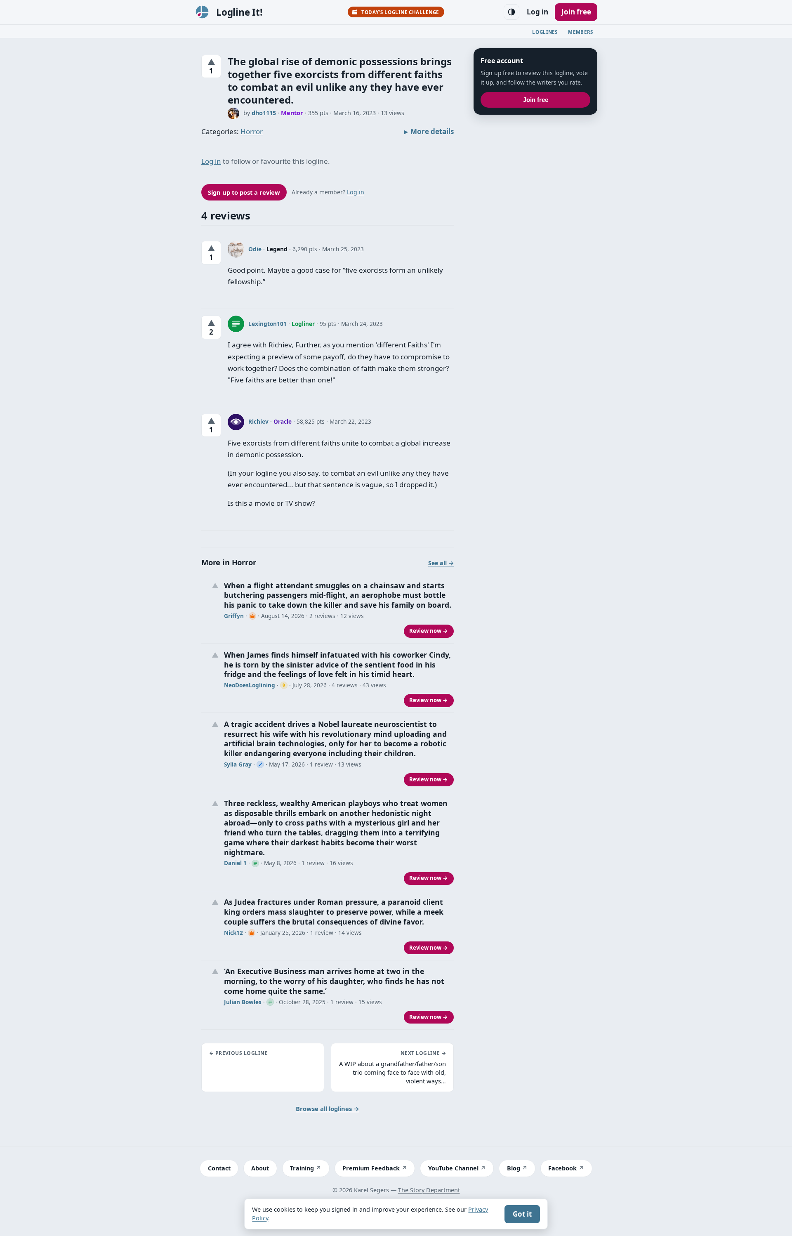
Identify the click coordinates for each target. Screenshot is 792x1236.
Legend (277, 249)
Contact (219, 1168)
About (260, 1168)
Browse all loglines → (327, 1108)
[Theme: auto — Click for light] (511, 12)
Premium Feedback (371, 1168)
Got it (522, 1214)
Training (302, 1168)
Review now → (428, 631)
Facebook (562, 1168)
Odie (255, 249)
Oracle (282, 421)
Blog (513, 1168)
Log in (537, 12)
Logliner (303, 324)
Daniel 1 (235, 863)
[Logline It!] (202, 12)
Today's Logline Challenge (400, 12)
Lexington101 (267, 324)
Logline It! (239, 12)
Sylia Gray (238, 764)
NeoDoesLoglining (249, 685)
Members (580, 32)
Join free (576, 12)
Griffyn (234, 616)
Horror (251, 131)
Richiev (258, 421)
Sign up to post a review (244, 192)
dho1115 (264, 113)
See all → (441, 563)
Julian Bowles (243, 1002)
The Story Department (429, 1190)
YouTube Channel (453, 1168)
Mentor (292, 113)
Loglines (545, 32)
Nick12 (233, 932)
